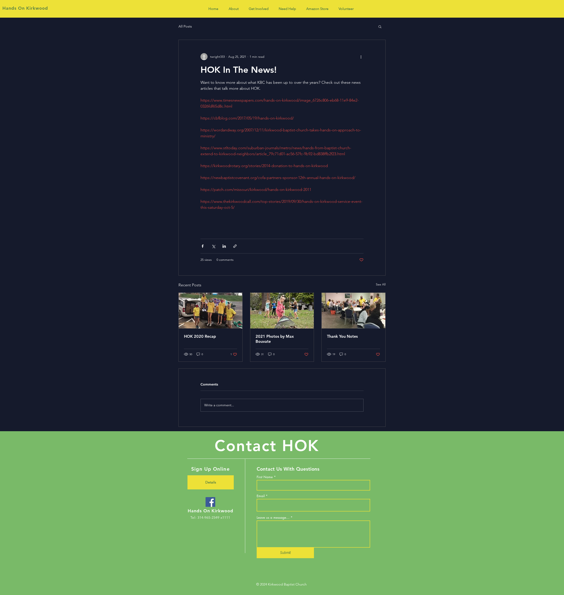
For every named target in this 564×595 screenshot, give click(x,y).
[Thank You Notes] (353, 310)
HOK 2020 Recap (200, 336)
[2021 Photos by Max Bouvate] (282, 310)
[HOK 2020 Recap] (210, 310)
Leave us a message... (273, 517)
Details (210, 482)
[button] (380, 26)
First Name (265, 477)
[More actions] (361, 56)
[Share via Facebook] (202, 246)
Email (261, 496)
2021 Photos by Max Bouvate (275, 339)
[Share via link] (235, 246)
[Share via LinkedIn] (224, 246)
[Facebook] (210, 502)
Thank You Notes (342, 336)
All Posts (185, 26)
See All (381, 284)
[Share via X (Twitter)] (213, 246)
